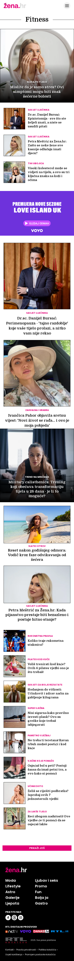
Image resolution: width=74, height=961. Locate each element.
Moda (10, 880)
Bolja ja (41, 897)
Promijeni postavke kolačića (40, 954)
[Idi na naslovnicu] (15, 7)
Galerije (12, 897)
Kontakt (9, 950)
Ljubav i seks (46, 880)
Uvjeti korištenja (13, 954)
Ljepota (12, 903)
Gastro (41, 903)
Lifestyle (13, 886)
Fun (38, 891)
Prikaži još (37, 848)
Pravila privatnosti (26, 950)
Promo (41, 886)
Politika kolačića (47, 950)
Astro (10, 891)
